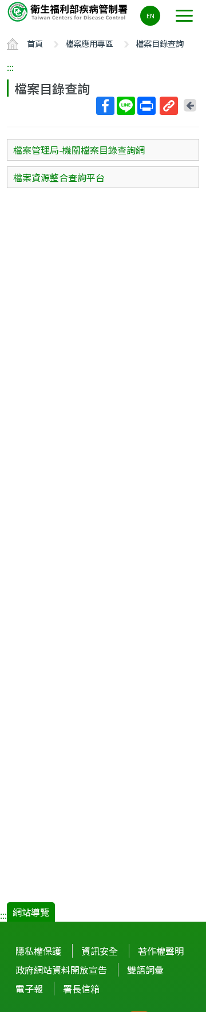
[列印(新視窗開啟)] (146, 106)
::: (10, 67)
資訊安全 (99, 951)
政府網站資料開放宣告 (61, 970)
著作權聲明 (161, 951)
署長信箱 (81, 988)
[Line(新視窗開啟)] (126, 106)
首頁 (35, 43)
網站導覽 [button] (31, 912)
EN (150, 15)
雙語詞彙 (145, 970)
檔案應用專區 (89, 43)
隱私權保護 (38, 951)
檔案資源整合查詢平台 (59, 177)
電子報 (29, 988)
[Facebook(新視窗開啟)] (105, 106)
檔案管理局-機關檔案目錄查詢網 (79, 150)
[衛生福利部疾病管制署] (68, 11)
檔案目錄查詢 (160, 43)
